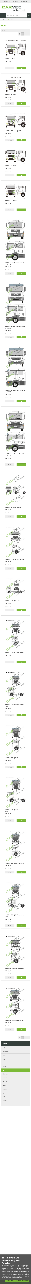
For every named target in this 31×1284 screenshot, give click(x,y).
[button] (28, 34)
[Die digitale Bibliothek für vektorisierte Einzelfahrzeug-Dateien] (15, 8)
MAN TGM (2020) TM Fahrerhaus (14, 968)
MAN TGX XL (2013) (11, 200)
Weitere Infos (10, 1280)
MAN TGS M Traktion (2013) (13, 131)
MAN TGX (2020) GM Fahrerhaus (14, 653)
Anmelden (24, 1)
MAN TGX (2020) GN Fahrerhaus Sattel (14, 810)
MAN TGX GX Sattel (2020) (13, 507)
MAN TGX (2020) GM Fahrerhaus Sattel (14, 705)
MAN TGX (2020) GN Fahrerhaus (14, 758)
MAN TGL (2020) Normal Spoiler (14, 559)
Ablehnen (18, 1280)
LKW (5, 1043)
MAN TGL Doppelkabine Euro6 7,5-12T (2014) (15, 391)
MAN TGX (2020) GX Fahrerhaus (14, 863)
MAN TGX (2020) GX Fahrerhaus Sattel (14, 915)
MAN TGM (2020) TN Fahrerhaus (14, 1020)
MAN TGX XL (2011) (11, 166)
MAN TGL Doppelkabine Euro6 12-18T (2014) (15, 454)
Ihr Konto (15, 1)
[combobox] (15, 30)
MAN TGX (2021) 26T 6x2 (12, 601)
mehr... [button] (10, 68)
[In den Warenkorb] (21, 68)
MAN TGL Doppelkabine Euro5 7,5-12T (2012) (15, 327)
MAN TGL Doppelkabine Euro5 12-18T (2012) (15, 263)
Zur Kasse (7, 1)
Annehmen (25, 1280)
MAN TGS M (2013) (10, 94)
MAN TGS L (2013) (10, 59)
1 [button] (22, 34)
